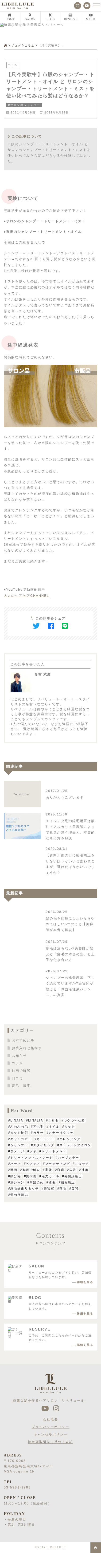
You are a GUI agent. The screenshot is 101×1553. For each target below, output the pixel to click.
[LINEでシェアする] (65, 626)
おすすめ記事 (23, 1040)
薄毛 (62, 1188)
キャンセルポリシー (51, 1434)
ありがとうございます (65, 797)
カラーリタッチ (61, 1132)
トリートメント (54, 1151)
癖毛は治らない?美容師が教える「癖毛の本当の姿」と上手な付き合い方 (70, 954)
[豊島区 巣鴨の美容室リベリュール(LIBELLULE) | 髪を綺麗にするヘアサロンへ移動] (6, 45)
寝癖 (60, 1170)
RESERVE (70, 19)
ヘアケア (33, 1164)
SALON (30, 19)
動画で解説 (21, 1071)
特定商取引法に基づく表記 (50, 1442)
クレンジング (70, 1139)
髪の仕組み (19, 1195)
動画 (13, 1170)
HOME (10, 19)
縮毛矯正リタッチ (24, 1188)
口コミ (17, 1078)
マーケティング (57, 1164)
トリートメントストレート (31, 1157)
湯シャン (17, 1182)
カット (69, 1126)
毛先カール (50, 1176)
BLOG (51, 19)
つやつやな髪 (74, 1120)
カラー (38, 1132)
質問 (74, 1188)
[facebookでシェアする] (51, 626)
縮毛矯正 (68, 1182)
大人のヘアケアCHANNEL (26, 595)
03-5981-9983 (17, 1487)
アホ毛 (38, 1126)
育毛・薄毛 (21, 1086)
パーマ (15, 1164)
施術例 (31, 1176)
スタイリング (43, 1145)
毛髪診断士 (73, 1176)
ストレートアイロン (75, 1145)
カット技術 (19, 1132)
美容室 (49, 1188)
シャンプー (19, 1145)
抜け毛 (15, 1176)
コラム (13, 65)
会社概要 (50, 1419)
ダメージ (17, 1151)
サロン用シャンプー (25, 105)
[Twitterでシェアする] (36, 626)
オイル (54, 1126)
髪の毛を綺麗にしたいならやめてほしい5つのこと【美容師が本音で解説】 (70, 924)
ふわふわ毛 (19, 1126)
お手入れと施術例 (27, 1048)
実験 (48, 1170)
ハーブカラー (68, 1157)
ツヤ (33, 1151)
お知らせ (19, 1055)
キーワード (45, 1139)
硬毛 (52, 1182)
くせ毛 (53, 1120)
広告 (72, 1170)
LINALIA (35, 1120)
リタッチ (82, 1164)
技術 (85, 1170)
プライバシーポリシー (51, 1427)
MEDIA (91, 19)
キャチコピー (21, 1139)
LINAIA (16, 1120)
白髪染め (37, 1182)
